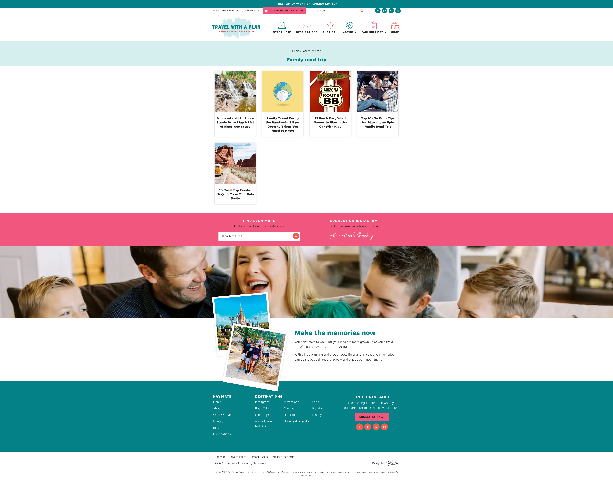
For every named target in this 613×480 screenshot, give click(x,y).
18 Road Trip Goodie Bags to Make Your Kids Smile (235, 194)
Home (217, 402)
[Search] (296, 236)
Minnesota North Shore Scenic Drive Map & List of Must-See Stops (235, 122)
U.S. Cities (291, 415)
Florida (317, 408)
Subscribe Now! (372, 417)
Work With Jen (230, 10)
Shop (395, 32)
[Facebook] (378, 10)
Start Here (282, 32)
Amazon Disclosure (283, 456)
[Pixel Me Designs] (391, 463)
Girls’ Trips (262, 415)
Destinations (307, 32)
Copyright (221, 456)
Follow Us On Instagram (286, 11)
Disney (317, 415)
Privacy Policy (238, 456)
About (215, 10)
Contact (219, 421)
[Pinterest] (391, 10)
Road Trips (262, 408)
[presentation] (235, 91)
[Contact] (398, 10)
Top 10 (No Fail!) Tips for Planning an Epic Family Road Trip (378, 122)
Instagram (262, 402)
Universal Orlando (296, 421)
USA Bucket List (251, 10)
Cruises (289, 408)
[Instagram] (384, 10)
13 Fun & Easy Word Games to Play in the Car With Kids (330, 122)
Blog (216, 428)
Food (315, 402)
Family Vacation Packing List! (305, 3)
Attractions (291, 402)
